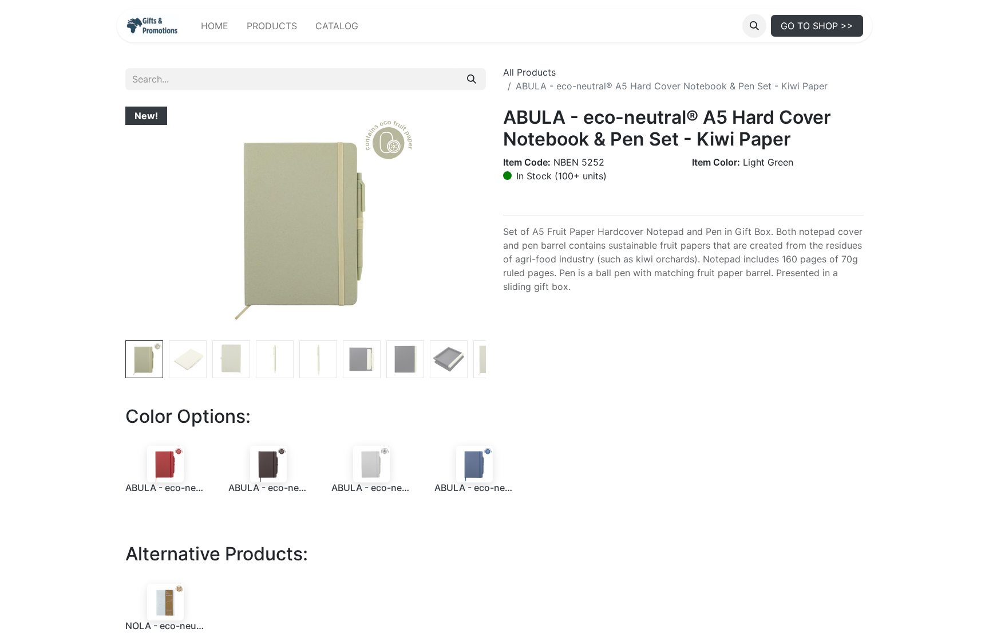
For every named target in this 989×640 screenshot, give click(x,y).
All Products (529, 72)
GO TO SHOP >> (817, 26)
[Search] (471, 79)
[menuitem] (215, 25)
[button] (754, 26)
